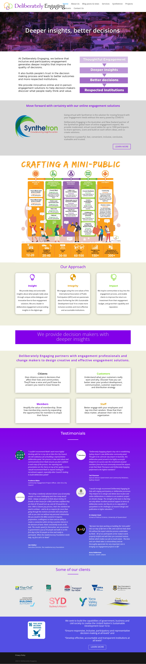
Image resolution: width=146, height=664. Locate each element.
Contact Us (79, 8)
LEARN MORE (121, 146)
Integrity (73, 285)
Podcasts (67, 8)
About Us (75, 4)
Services (106, 4)
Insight (32, 285)
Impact (113, 285)
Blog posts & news (90, 4)
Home (65, 4)
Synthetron (117, 4)
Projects (129, 4)
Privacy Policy (20, 655)
